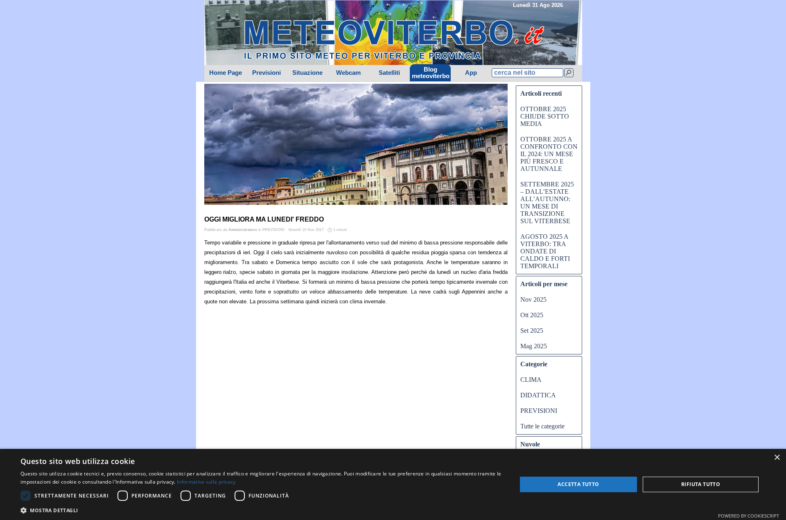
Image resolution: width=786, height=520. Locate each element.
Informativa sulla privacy (206, 481)
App (471, 72)
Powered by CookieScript (748, 516)
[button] (261, 509)
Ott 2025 (531, 315)
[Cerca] (569, 72)
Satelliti (389, 72)
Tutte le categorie (542, 426)
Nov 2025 (533, 299)
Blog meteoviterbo (430, 72)
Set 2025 (531, 330)
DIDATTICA (538, 395)
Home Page (225, 72)
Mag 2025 (533, 346)
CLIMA (531, 379)
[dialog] (393, 484)
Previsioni (266, 72)
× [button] (777, 458)
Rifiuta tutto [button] (700, 484)
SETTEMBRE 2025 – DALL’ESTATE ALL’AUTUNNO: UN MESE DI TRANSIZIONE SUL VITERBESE (547, 202)
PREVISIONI (538, 410)
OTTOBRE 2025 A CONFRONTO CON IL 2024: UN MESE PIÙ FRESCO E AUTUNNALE (549, 154)
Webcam (348, 72)
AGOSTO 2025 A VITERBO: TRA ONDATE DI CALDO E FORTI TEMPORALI (545, 251)
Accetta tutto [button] (578, 484)
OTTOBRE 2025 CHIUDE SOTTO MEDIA (544, 116)
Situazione (307, 72)
